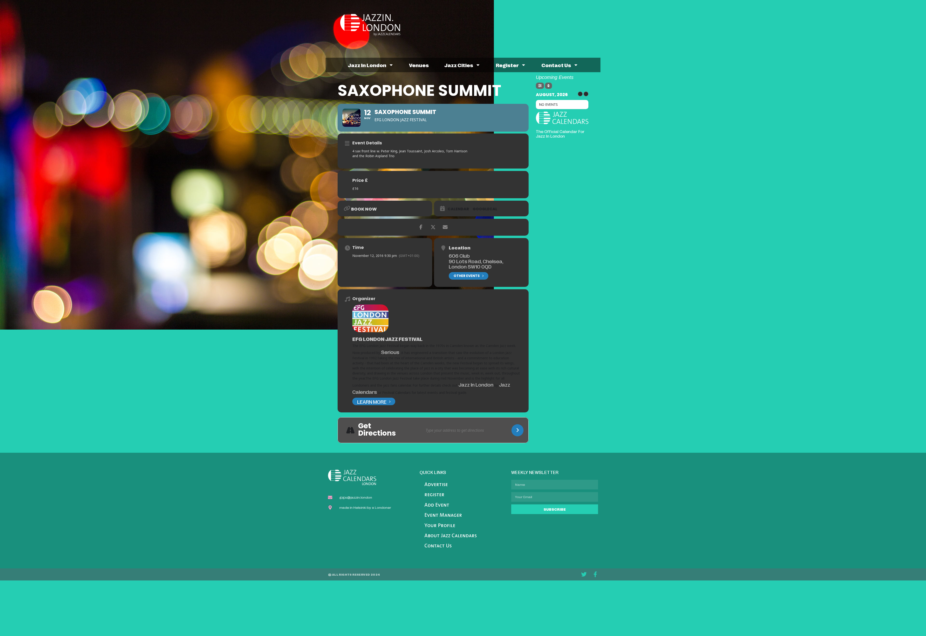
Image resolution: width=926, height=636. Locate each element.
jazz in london (367, 65)
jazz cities (458, 65)
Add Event (436, 505)
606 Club (459, 255)
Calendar (458, 209)
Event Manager (443, 515)
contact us (556, 65)
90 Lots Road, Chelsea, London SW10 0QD (476, 263)
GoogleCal (485, 209)
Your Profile (439, 526)
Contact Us (438, 546)
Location (459, 247)
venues (419, 65)
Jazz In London (475, 384)
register (507, 65)
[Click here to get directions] (517, 430)
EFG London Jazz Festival (387, 339)
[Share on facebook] (421, 227)
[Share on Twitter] (433, 227)
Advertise (436, 485)
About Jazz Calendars (450, 536)
